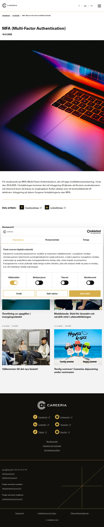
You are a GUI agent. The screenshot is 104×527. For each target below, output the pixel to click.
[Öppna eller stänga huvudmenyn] (99, 5)
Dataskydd (19, 513)
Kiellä (19, 293)
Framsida (6, 15)
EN (92, 6)
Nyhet (15, 326)
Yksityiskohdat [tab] (52, 239)
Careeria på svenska (52, 446)
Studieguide (52, 441)
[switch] (39, 282)
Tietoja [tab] (86, 239)
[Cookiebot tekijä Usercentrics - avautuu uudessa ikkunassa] (89, 232)
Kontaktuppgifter (52, 450)
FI (79, 6)
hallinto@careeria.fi (9, 478)
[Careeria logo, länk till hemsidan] (9, 5)
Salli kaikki (85, 293)
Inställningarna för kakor (47, 513)
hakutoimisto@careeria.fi (11, 488)
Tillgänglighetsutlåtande (80, 513)
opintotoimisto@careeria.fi (12, 499)
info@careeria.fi (8, 474)
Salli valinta (52, 293)
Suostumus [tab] (18, 239)
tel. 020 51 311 (7, 470)
